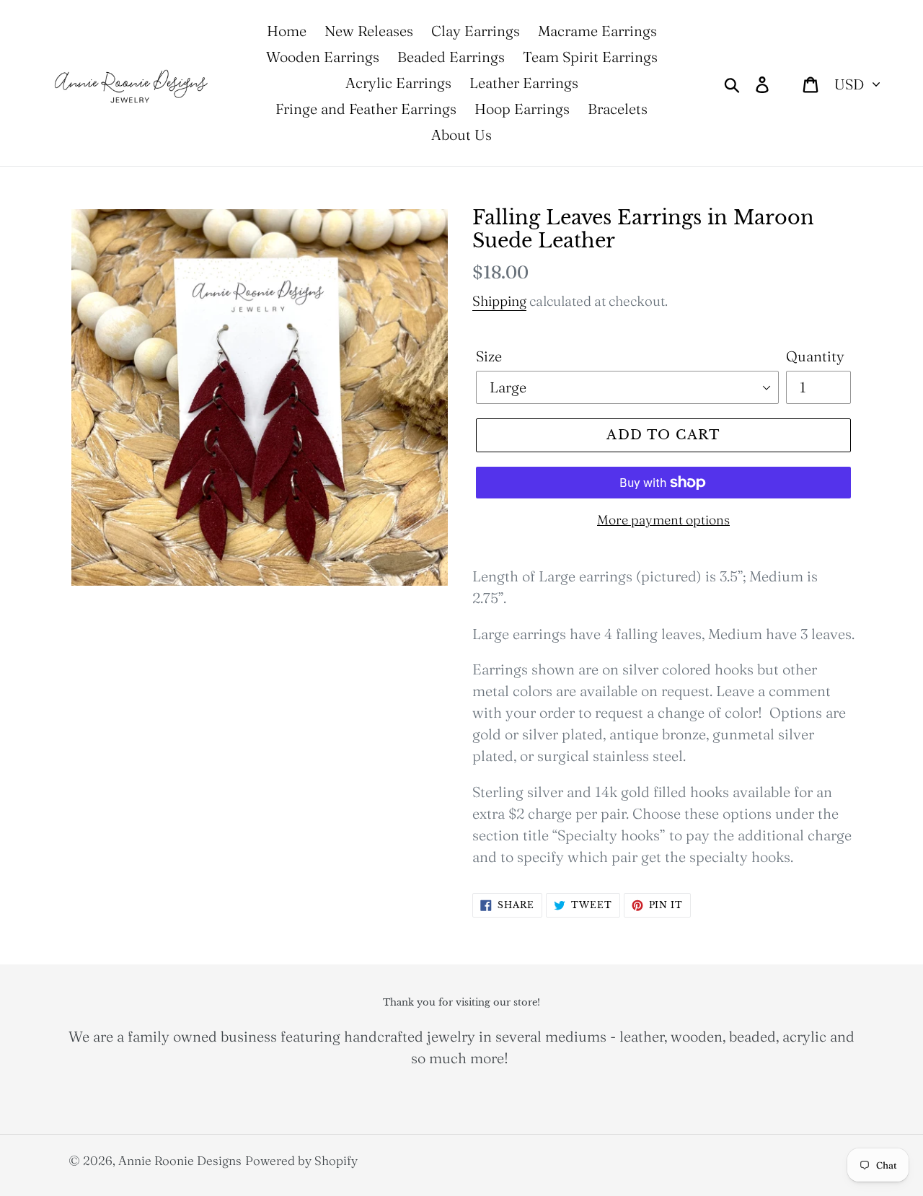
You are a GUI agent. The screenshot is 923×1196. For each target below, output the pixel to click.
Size (489, 356)
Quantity (815, 356)
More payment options (663, 519)
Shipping (499, 300)
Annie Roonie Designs (180, 1160)
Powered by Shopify (301, 1160)
